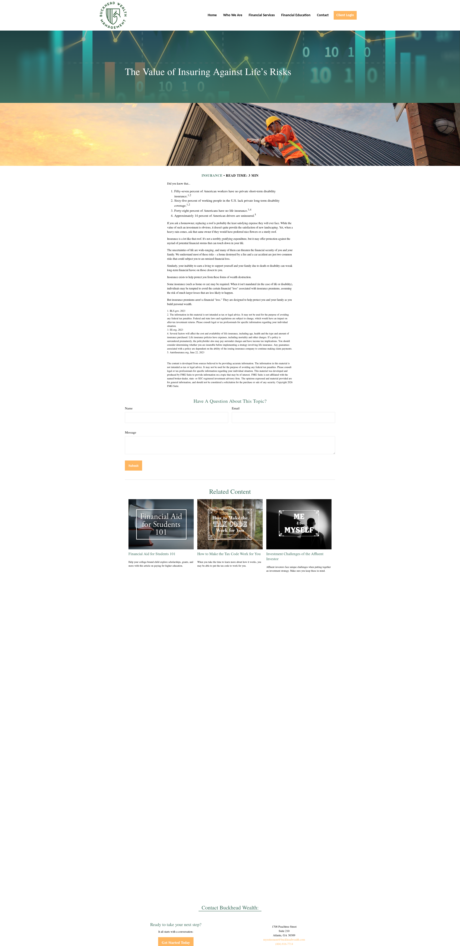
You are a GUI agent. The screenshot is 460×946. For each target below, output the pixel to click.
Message (130, 432)
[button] (212, 15)
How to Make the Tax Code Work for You (229, 553)
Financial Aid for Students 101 (152, 553)
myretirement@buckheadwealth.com (284, 939)
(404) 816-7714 (284, 944)
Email (236, 408)
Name (129, 408)
